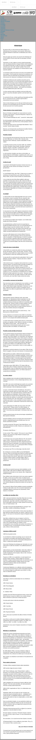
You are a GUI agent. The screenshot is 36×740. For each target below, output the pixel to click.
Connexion (19, 2)
